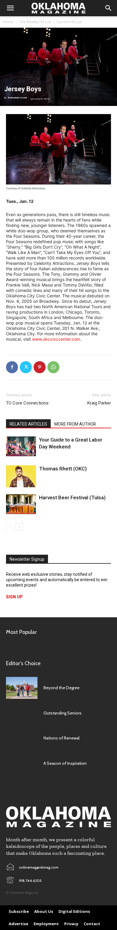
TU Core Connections (27, 403)
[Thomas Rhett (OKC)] (21, 476)
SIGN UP (14, 596)
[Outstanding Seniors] (22, 713)
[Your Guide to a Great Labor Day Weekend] (21, 446)
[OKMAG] (58, 817)
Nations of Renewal (62, 738)
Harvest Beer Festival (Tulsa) (72, 497)
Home (8, 21)
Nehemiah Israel (17, 97)
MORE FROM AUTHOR (75, 424)
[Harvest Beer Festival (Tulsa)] (21, 504)
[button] (10, 8)
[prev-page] (10, 527)
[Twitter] (26, 367)
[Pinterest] (40, 367)
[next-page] (19, 527)
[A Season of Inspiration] (22, 763)
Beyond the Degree (62, 687)
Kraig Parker (99, 403)
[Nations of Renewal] (22, 738)
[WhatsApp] (53, 367)
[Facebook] (12, 367)
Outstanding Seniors (63, 713)
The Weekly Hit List (35, 21)
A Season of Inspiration (65, 763)
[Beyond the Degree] (22, 688)
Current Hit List (69, 21)
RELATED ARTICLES (28, 424)
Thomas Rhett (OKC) (63, 469)
